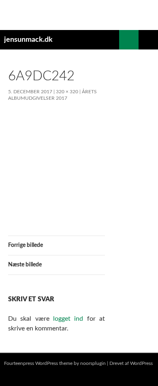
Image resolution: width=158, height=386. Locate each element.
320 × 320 (67, 91)
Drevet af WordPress (131, 363)
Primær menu (148, 39)
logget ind (68, 318)
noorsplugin (93, 363)
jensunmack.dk (28, 39)
